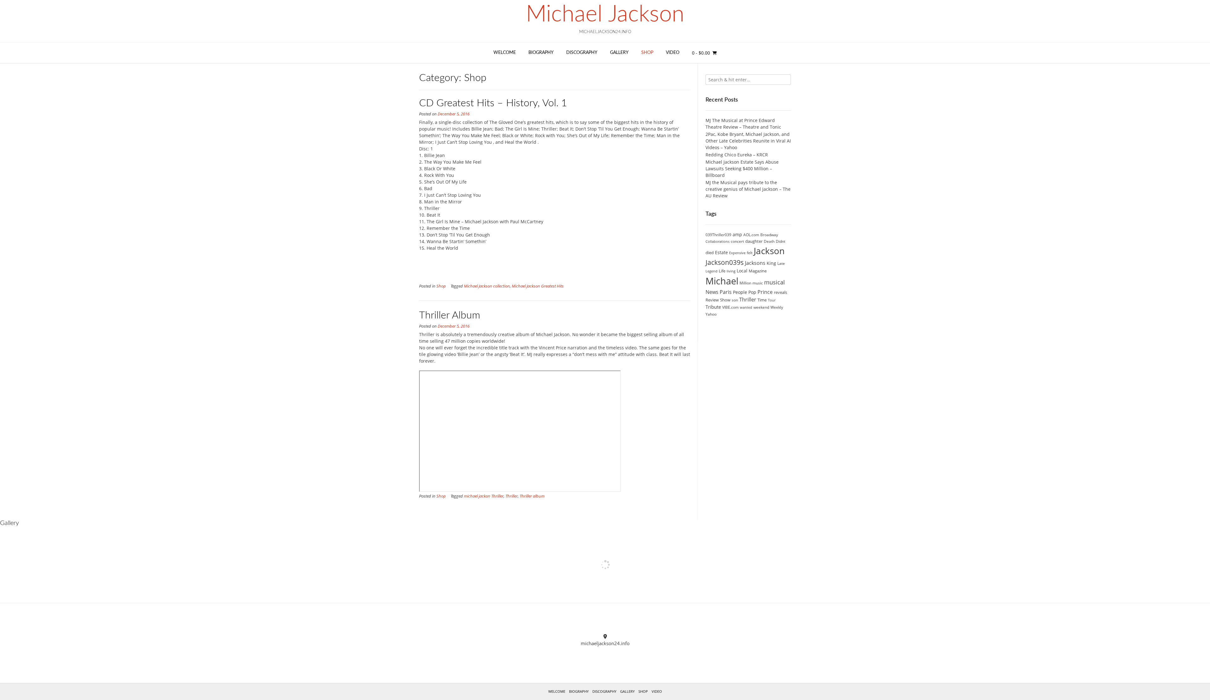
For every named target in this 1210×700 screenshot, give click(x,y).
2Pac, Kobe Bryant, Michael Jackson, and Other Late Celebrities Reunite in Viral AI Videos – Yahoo (748, 140)
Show (725, 300)
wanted (746, 307)
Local (742, 271)
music (757, 283)
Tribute (713, 307)
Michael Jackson (605, 14)
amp (737, 234)
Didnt (780, 241)
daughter (754, 241)
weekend (761, 307)
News (712, 291)
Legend (711, 271)
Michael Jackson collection (487, 286)
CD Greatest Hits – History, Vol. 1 (493, 103)
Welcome (504, 52)
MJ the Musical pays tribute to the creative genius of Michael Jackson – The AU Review (748, 189)
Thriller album (532, 496)
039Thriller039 (718, 234)
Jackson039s (725, 262)
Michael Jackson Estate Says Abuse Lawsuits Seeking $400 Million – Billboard (742, 168)
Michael (722, 281)
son (735, 300)
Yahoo (711, 314)
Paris (726, 292)
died (710, 252)
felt (749, 252)
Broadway (769, 234)
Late (781, 263)
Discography (581, 52)
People (740, 292)
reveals (780, 292)
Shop (647, 52)
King (771, 263)
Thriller (511, 496)
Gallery (619, 52)
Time (762, 300)
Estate (721, 252)
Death (769, 241)
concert (737, 241)
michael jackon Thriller (484, 496)
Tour (771, 300)
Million (745, 283)
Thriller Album (449, 315)
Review (712, 300)
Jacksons (755, 262)
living (731, 271)
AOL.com (751, 234)
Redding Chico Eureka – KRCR (737, 155)
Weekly (776, 307)
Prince (765, 292)
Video (672, 52)
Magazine (758, 271)
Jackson (769, 251)
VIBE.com (730, 307)
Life (722, 271)
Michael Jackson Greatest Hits (538, 286)
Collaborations (717, 241)
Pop (752, 292)
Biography (541, 52)
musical (774, 282)
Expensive (737, 253)
